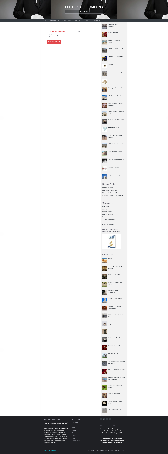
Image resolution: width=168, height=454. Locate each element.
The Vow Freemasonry (108, 222)
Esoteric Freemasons (84, 7)
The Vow (74, 435)
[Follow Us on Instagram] (107, 419)
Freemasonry (53, 20)
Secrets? (77, 20)
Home (44, 20)
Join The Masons (66, 20)
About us (107, 450)
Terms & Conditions (99, 450)
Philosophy (95, 20)
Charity (86, 20)
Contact (111, 450)
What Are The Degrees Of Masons (111, 192)
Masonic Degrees (107, 211)
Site (88, 450)
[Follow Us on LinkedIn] (110, 419)
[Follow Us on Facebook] (101, 419)
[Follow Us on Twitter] (104, 419)
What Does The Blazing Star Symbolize (112, 195)
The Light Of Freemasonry (109, 219)
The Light (74, 438)
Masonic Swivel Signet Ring (109, 190)
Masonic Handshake (107, 214)
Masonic (104, 209)
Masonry (74, 430)
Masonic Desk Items (107, 187)
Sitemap (92, 450)
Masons (104, 217)
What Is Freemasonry (108, 224)
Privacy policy (117, 450)
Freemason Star (106, 198)
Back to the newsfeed (54, 41)
